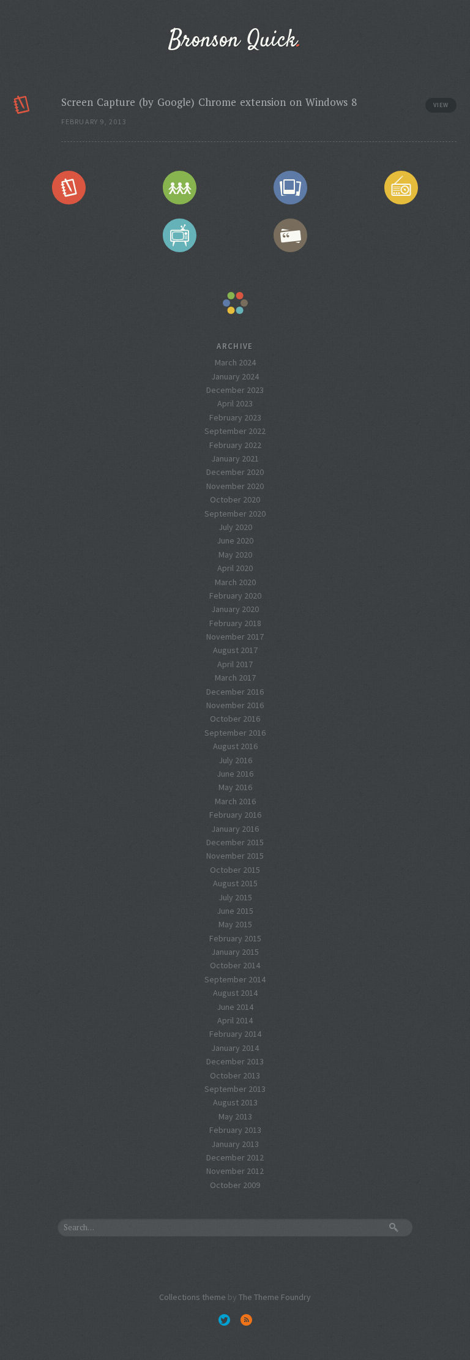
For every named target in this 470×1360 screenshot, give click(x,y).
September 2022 (235, 430)
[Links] (180, 187)
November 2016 (235, 705)
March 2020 (235, 582)
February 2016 (235, 814)
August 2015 (235, 883)
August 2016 (235, 746)
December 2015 (235, 842)
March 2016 (235, 801)
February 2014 (235, 1033)
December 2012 (235, 1157)
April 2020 (235, 568)
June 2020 (235, 540)
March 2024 (235, 362)
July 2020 (235, 526)
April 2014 (235, 1020)
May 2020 (235, 554)
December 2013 (235, 1061)
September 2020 (235, 513)
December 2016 (235, 691)
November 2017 (235, 636)
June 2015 (235, 910)
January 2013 (235, 1143)
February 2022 (235, 444)
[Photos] (290, 187)
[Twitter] (224, 1319)
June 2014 (235, 1006)
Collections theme (192, 1296)
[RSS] (246, 1319)
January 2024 (235, 376)
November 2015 (235, 855)
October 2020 (235, 499)
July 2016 (235, 760)
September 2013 (235, 1088)
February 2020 (235, 595)
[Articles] (69, 187)
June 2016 (235, 773)
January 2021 (235, 458)
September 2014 (235, 979)
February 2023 (235, 417)
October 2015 (235, 869)
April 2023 (235, 403)
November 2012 (235, 1170)
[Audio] (401, 187)
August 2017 (235, 650)
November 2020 (235, 485)
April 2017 (235, 664)
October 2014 (235, 965)
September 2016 (235, 732)
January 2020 (235, 609)
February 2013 (235, 1129)
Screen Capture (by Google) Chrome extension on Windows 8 (209, 102)
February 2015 (235, 938)
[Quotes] (290, 235)
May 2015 (235, 924)
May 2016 (235, 787)
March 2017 (235, 677)
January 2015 (235, 951)
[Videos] (180, 235)
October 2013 (235, 1075)
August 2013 (235, 1102)
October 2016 (235, 718)
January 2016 (235, 828)
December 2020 (235, 471)
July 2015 (235, 897)
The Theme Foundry (275, 1296)
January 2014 (235, 1047)
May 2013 (235, 1116)
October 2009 (235, 1184)
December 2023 (235, 389)
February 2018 (235, 623)
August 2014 (235, 992)
